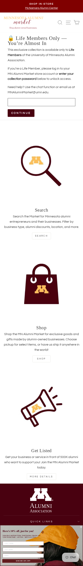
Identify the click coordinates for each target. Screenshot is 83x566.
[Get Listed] (41, 407)
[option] (41, 6)
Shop (41, 359)
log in (55, 68)
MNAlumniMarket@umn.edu (28, 92)
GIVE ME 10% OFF (23, 561)
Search (41, 236)
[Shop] (41, 284)
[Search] (41, 166)
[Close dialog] (81, 527)
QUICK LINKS (41, 521)
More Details (41, 477)
